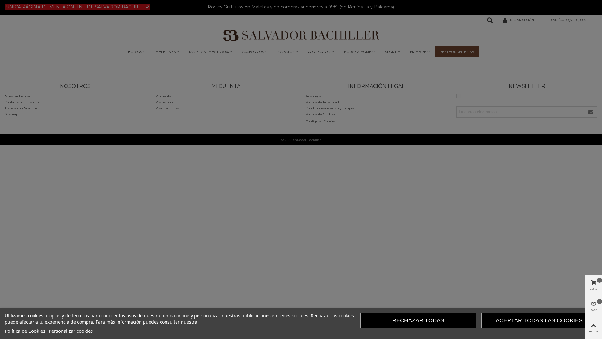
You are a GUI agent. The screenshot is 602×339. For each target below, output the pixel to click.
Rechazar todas (418, 320)
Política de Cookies (25, 331)
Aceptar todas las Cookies (539, 320)
